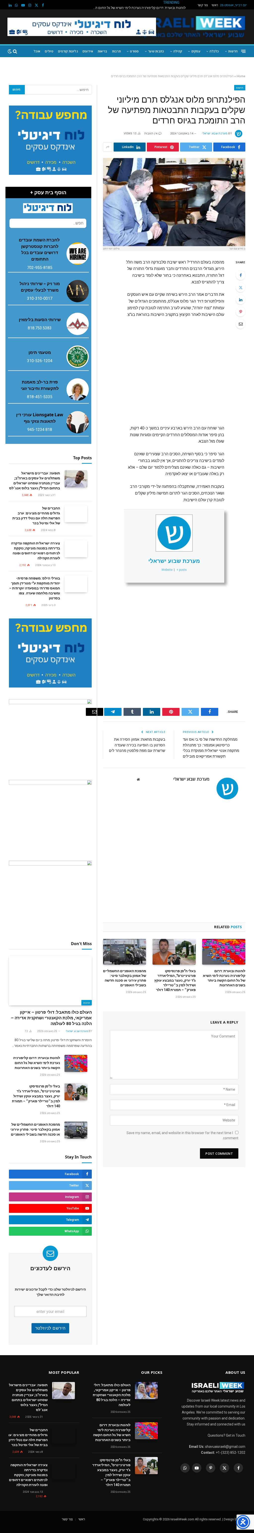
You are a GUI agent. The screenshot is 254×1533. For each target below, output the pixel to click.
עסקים (195, 51)
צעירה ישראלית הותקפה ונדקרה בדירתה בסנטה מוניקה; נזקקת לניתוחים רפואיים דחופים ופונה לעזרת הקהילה (35, 550)
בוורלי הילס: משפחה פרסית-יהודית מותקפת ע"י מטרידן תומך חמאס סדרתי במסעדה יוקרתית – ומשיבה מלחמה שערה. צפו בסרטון (34, 588)
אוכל (37, 51)
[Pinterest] (240, 311)
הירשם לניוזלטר (50, 1328)
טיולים (49, 51)
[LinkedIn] (240, 299)
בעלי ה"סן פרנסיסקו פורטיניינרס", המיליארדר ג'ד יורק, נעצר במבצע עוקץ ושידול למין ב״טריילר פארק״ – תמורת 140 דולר (137, 8)
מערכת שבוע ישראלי (214, 133)
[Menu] (243, 51)
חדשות (233, 51)
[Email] (240, 324)
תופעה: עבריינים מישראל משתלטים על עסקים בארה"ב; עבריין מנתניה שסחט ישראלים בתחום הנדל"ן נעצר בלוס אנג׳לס (34, 480)
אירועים (88, 51)
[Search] (15, 51)
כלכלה (214, 51)
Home (241, 76)
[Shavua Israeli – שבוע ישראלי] (192, 27)
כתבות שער (156, 51)
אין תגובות (151, 133)
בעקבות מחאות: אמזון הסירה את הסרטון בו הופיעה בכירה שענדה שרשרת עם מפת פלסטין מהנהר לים (137, 745)
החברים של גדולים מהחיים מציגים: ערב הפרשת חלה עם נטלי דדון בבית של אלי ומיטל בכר (36, 515)
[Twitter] (240, 287)
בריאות (102, 51)
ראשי (215, 5)
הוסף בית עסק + (48, 192)
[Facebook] (240, 275)
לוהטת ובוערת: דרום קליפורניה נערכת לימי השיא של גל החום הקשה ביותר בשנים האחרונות (224, 978)
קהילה (177, 51)
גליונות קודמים (68, 51)
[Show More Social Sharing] (107, 147)
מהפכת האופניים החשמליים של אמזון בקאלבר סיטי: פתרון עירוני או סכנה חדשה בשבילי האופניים (124, 978)
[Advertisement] (153, 369)
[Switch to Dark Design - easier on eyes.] (9, 51)
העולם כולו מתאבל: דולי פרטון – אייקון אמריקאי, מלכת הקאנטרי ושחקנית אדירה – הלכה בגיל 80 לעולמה (51, 1018)
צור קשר (202, 5)
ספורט (134, 51)
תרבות (116, 51)
